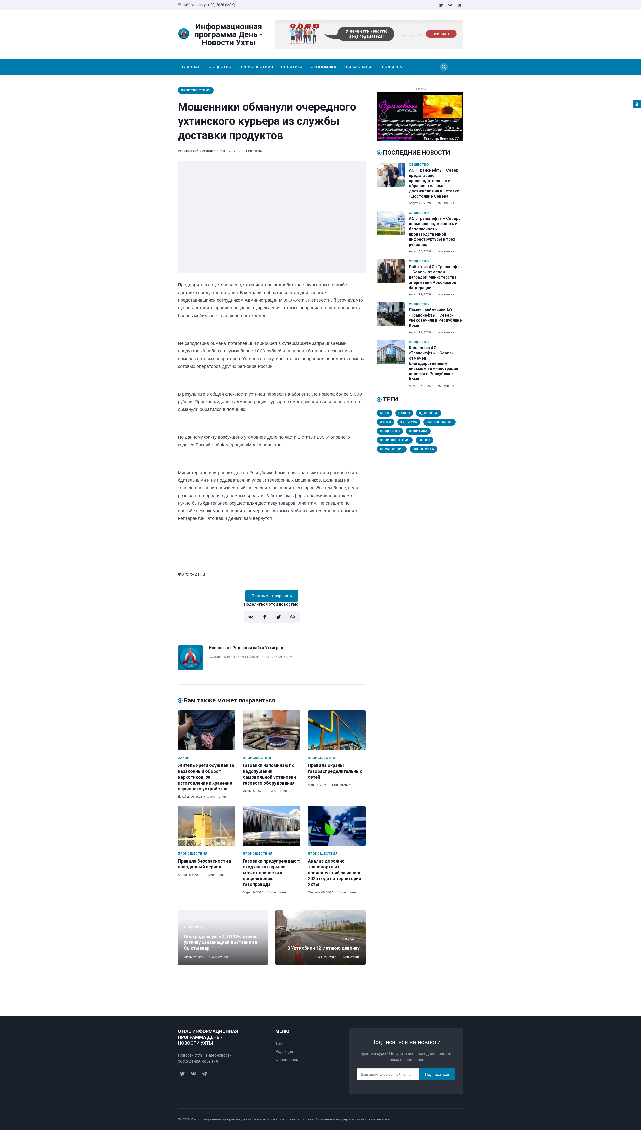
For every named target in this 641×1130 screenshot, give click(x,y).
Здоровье (428, 413)
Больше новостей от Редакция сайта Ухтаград (249, 657)
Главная (191, 67)
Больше (390, 67)
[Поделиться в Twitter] (279, 617)
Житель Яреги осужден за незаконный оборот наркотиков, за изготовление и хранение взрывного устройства (206, 777)
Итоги (385, 422)
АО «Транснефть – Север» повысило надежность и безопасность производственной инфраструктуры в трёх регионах (434, 231)
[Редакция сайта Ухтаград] (190, 669)
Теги (279, 1043)
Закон (184, 758)
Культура (408, 422)
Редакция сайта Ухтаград (197, 151)
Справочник (392, 449)
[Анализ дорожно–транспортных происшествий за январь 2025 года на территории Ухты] (337, 826)
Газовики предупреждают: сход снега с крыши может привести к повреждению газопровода (271, 872)
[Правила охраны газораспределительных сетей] (337, 730)
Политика (292, 67)
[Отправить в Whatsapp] (293, 617)
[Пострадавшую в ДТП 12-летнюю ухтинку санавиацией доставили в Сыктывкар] (223, 937)
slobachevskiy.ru (378, 1119)
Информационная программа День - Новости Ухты (233, 1119)
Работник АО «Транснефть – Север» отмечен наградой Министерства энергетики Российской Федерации (435, 277)
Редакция (284, 1051)
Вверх (452, 1119)
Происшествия (256, 67)
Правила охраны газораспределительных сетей (335, 771)
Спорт (424, 440)
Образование (359, 67)
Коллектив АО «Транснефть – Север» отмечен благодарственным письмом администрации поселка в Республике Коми (433, 364)
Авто (384, 413)
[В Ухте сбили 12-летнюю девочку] (320, 937)
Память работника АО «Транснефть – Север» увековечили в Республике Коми (435, 318)
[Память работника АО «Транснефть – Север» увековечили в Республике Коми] (393, 318)
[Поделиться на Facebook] (265, 617)
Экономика (323, 67)
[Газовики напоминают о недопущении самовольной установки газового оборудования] (271, 730)
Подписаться (437, 1074)
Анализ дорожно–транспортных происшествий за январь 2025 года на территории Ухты (334, 872)
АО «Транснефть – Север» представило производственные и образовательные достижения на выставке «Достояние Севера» (434, 183)
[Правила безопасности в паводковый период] (206, 826)
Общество (220, 67)
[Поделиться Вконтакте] (251, 617)
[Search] (444, 67)
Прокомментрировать (271, 596)
